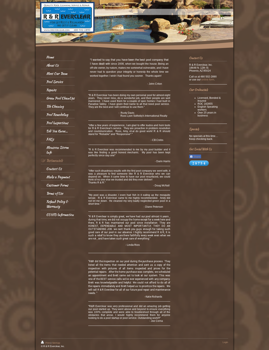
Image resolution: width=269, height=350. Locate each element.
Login (225, 342)
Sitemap (56, 343)
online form (207, 79)
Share (196, 156)
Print (48, 343)
